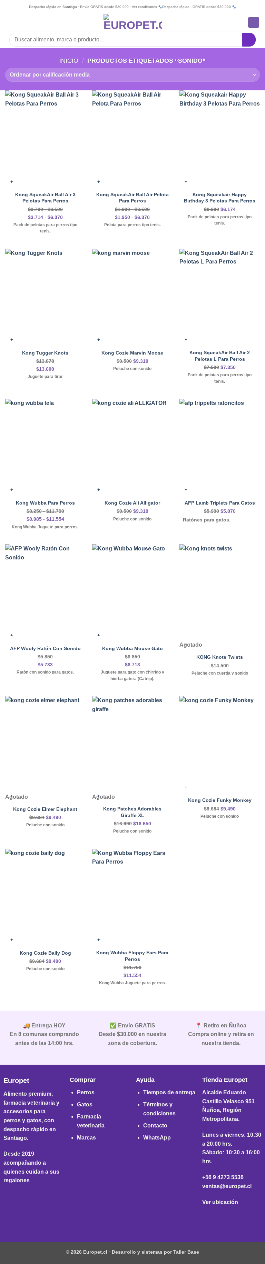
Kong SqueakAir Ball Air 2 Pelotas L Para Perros (219, 356)
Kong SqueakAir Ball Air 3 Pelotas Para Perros (45, 198)
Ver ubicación (220, 1202)
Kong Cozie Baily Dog (45, 953)
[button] (9, 22)
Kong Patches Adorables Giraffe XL (132, 812)
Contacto (155, 1125)
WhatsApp (157, 1138)
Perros (86, 1092)
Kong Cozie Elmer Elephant (45, 809)
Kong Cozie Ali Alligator (132, 503)
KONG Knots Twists (219, 657)
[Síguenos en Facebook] (121, 1219)
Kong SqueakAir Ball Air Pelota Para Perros (132, 198)
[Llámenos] (143, 1219)
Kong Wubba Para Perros (45, 503)
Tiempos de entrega (169, 1092)
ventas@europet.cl (227, 1186)
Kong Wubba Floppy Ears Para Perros (132, 956)
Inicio (68, 60)
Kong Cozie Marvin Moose (132, 353)
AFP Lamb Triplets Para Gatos (220, 503)
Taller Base (186, 1252)
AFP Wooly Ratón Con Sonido (45, 648)
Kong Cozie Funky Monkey (220, 800)
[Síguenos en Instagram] (132, 1219)
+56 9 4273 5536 (223, 1177)
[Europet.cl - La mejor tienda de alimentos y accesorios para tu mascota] (133, 22)
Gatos (84, 1104)
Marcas (86, 1138)
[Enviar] (249, 39)
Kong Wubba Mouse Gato (132, 648)
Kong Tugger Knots (45, 353)
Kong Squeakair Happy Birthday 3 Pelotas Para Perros (219, 198)
